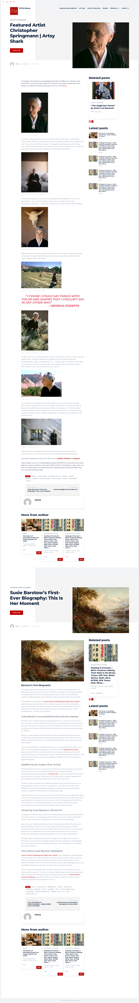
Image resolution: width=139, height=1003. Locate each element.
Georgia (65, 476)
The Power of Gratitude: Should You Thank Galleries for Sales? (31, 538)
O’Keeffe (35, 478)
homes (71, 476)
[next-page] (92, 121)
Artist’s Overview (18, 20)
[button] (125, 8)
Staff (92, 111)
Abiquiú (34, 476)
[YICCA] (12, 64)
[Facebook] (3, 1)
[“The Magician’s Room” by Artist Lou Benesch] (103, 90)
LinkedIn (60, 458)
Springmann (72, 478)
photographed (44, 478)
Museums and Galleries (51, 533)
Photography (56, 478)
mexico (28, 478)
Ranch (65, 478)
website (64, 86)
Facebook (67, 458)
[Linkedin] (10, 1)
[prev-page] (90, 121)
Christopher (42, 476)
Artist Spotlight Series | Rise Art (66, 489)
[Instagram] (7, 1)
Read (38, 552)
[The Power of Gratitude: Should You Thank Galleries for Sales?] (31, 525)
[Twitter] (14, 1)
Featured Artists (54, 476)
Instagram (76, 458)
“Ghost (28, 481)
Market (25, 533)
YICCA (17, 64)
